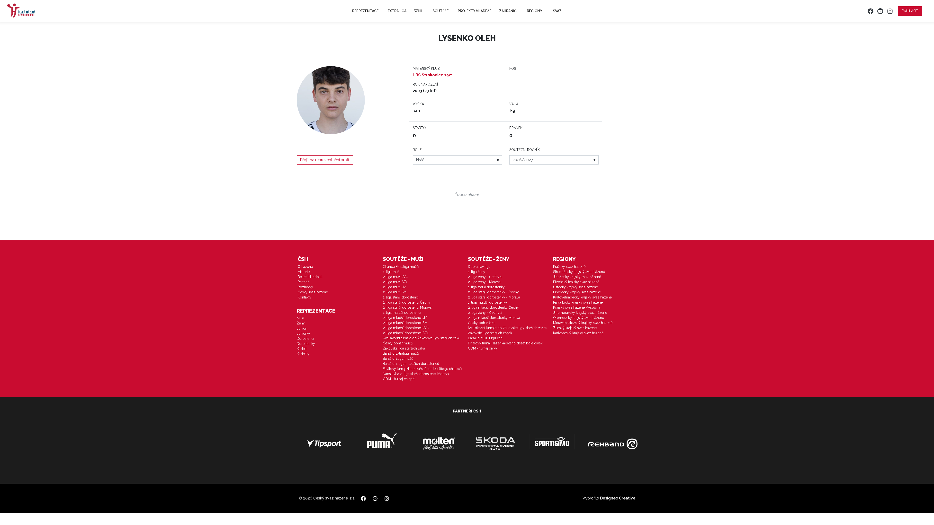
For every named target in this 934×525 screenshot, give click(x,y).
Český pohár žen (481, 323)
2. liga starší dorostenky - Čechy (493, 292)
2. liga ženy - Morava (484, 282)
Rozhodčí (305, 287)
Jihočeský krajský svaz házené (577, 277)
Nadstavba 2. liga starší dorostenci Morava (416, 374)
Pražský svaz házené (569, 267)
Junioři (302, 328)
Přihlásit (910, 11)
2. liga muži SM (394, 292)
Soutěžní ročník (524, 150)
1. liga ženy (476, 272)
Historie (304, 272)
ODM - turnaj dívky (482, 348)
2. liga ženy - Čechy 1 (485, 277)
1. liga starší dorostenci (401, 297)
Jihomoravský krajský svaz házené (580, 313)
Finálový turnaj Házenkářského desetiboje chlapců (422, 369)
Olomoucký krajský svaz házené (578, 318)
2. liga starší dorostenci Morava (407, 307)
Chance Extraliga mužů (401, 267)
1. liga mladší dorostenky (487, 302)
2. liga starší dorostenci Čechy (406, 302)
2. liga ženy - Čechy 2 (485, 313)
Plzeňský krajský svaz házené (576, 282)
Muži (300, 318)
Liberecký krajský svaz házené (577, 292)
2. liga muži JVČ (395, 277)
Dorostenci (305, 339)
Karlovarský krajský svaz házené (578, 333)
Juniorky (303, 333)
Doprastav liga (479, 267)
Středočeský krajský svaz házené (579, 272)
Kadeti (301, 349)
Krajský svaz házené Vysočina (576, 307)
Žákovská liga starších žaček (490, 333)
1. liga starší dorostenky (486, 287)
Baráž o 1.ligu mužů (398, 358)
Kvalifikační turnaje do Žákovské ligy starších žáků (421, 338)
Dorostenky (306, 344)
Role (417, 150)
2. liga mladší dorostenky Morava (494, 318)
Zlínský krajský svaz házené (575, 328)
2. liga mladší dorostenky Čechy (493, 307)
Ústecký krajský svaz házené (575, 287)
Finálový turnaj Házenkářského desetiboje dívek (505, 343)
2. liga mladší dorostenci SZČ (406, 333)
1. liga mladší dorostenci (402, 313)
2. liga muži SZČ (395, 282)
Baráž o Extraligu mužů (401, 353)
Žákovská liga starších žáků (404, 348)
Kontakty (304, 297)
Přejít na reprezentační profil (325, 160)
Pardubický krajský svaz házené (578, 302)
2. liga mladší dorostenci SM (405, 323)
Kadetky (303, 354)
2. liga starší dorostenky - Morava (494, 297)
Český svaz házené (313, 292)
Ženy (301, 323)
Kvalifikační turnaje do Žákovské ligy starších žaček (507, 328)
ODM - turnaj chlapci (399, 379)
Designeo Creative (617, 498)
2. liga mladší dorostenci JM (405, 318)
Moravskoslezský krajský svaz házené (582, 323)
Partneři (303, 282)
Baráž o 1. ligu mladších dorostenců (411, 364)
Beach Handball (310, 277)
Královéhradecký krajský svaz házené (582, 297)
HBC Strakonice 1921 (433, 75)
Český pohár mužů (398, 343)
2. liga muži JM (394, 287)
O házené (305, 267)
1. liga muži (391, 272)
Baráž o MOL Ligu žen (485, 338)
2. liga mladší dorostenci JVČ (406, 328)
